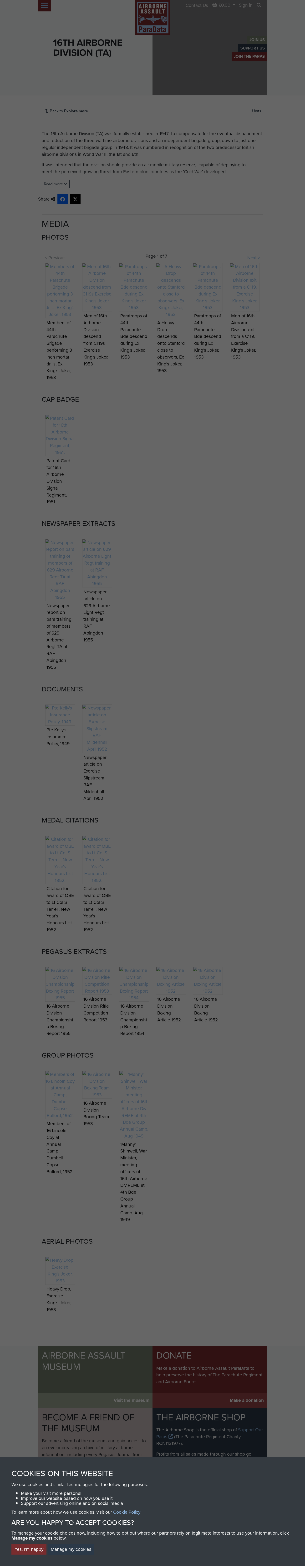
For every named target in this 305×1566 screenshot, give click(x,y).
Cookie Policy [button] (126, 1512)
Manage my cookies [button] (71, 1549)
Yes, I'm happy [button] (29, 1549)
